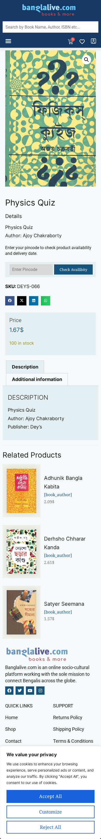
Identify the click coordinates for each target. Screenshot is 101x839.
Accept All (50, 796)
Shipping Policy (68, 729)
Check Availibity (73, 269)
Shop (10, 729)
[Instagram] (40, 690)
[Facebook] (9, 690)
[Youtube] (30, 690)
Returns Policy (67, 717)
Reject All (50, 827)
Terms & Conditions (73, 741)
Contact (13, 741)
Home (11, 717)
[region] (50, 792)
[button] (8, 41)
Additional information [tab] (37, 379)
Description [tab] (25, 367)
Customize (50, 812)
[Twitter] (20, 690)
